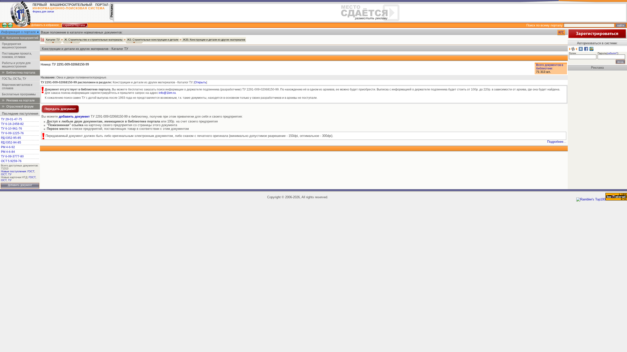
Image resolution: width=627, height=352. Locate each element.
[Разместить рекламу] (111, 19)
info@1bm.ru (167, 93)
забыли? (612, 53)
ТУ (10, 174)
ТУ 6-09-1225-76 (12, 133)
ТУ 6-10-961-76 (11, 128)
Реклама (597, 67)
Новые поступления (13, 171)
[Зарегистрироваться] (597, 37)
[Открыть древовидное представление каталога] (42, 39)
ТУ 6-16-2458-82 (12, 124)
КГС (561, 32)
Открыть (200, 82)
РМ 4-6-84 (8, 152)
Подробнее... (556, 141)
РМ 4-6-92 (8, 147)
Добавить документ (20, 185)
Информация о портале (19, 32)
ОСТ (4, 174)
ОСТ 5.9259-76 (11, 161)
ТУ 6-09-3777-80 (12, 156)
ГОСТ (30, 171)
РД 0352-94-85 (11, 142)
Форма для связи (43, 11)
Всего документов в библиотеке (549, 66)
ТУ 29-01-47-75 (11, 119)
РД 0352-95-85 (11, 138)
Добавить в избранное (45, 24)
